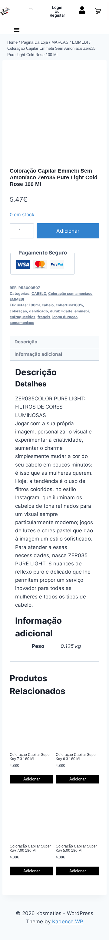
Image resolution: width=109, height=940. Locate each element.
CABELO (38, 293)
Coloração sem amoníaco (70, 293)
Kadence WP (67, 921)
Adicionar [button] (31, 779)
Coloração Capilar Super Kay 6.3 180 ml (76, 757)
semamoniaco (22, 322)
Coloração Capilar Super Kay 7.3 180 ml (30, 757)
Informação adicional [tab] (38, 354)
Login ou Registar (57, 11)
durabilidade (61, 311)
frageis (44, 317)
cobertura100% (69, 305)
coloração (18, 311)
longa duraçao (65, 317)
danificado (38, 311)
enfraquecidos (22, 317)
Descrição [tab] (26, 342)
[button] (16, 29)
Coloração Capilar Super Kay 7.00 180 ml (30, 848)
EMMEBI (17, 299)
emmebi (81, 311)
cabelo (48, 305)
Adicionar (67, 231)
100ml (34, 305)
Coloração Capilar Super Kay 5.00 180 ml (76, 848)
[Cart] (98, 11)
